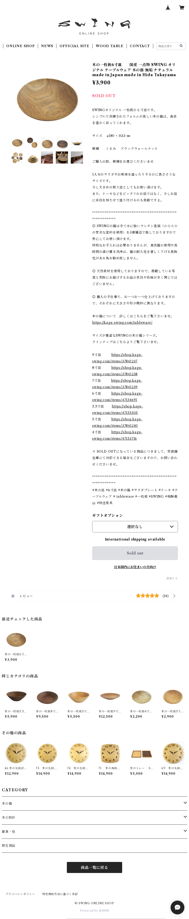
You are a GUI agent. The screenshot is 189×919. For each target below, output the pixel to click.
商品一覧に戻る (94, 867)
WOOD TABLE (110, 46)
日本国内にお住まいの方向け (135, 567)
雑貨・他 (8, 831)
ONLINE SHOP (20, 46)
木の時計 (8, 817)
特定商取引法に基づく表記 (60, 894)
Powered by (89, 910)
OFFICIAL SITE (74, 46)
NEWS (47, 46)
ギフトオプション (107, 515)
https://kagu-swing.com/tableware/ (122, 323)
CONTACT (140, 46)
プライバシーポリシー (20, 894)
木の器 (7, 803)
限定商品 (8, 846)
